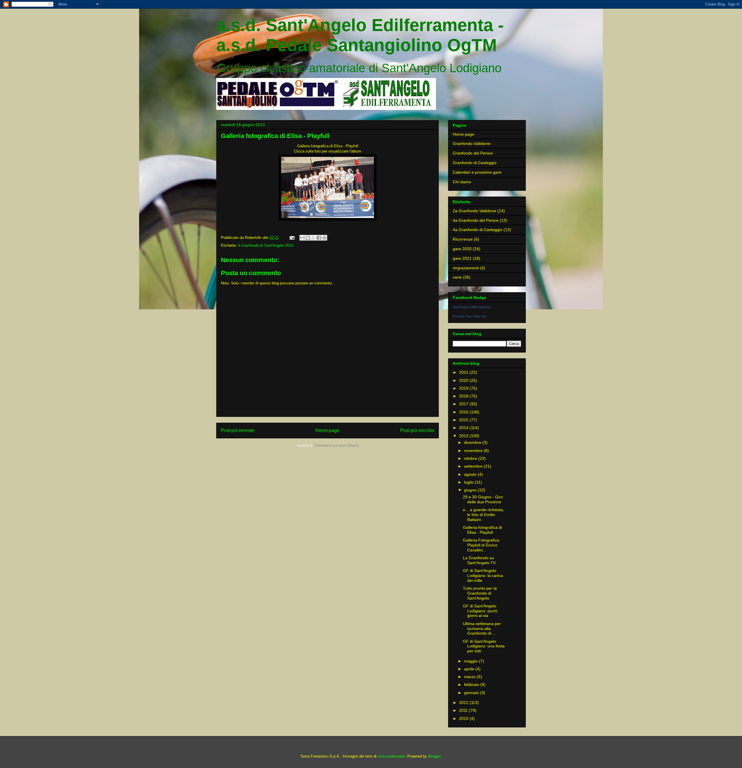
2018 (464, 396)
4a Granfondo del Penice (476, 220)
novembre (474, 450)
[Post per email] (292, 237)
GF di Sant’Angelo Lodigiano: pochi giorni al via (480, 611)
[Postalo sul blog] (308, 238)
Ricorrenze (463, 239)
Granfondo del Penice (473, 153)
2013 (464, 435)
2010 (464, 718)
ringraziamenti (466, 268)
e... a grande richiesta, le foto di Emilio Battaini (483, 514)
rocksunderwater (391, 756)
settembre (474, 466)
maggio (471, 661)
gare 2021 (462, 258)
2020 (464, 380)
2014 (464, 427)
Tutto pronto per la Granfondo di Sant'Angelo (480, 593)
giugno (471, 490)
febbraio (472, 684)
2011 (464, 710)
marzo (470, 676)
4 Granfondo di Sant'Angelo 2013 (265, 245)
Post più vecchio (417, 430)
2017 (464, 404)
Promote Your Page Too (469, 316)
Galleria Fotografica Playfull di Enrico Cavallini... (481, 545)
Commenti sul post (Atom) (336, 445)
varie (457, 277)
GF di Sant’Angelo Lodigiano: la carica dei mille (483, 575)
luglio (469, 482)
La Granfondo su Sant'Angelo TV (479, 560)
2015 (464, 419)
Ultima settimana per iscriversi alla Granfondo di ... (482, 628)
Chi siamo (462, 181)
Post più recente (237, 430)
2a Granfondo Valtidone (474, 210)
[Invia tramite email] (302, 238)
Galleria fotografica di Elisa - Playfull (482, 530)
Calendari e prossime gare (477, 172)
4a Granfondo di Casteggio (477, 229)
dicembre (473, 442)
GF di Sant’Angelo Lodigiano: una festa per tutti (484, 646)
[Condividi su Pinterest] (324, 238)
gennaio (472, 692)
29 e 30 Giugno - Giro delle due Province (483, 499)
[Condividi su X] (313, 238)
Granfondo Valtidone (471, 143)
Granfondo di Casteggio (475, 162)
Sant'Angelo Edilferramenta (471, 307)
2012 (464, 702)
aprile (469, 669)
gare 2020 (462, 248)
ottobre (471, 458)
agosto (471, 474)
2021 (464, 372)
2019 (464, 388)
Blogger (434, 756)
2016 (464, 412)
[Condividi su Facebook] (319, 238)
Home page (327, 430)
